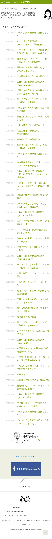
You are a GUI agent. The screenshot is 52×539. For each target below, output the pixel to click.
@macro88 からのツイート (26, 456)
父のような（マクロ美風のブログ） (17, 515)
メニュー (7, 2)
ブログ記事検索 (23, 2)
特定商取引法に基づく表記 (32, 520)
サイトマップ (46, 520)
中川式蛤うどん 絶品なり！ (31, 125)
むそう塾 (17, 507)
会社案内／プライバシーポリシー (12, 520)
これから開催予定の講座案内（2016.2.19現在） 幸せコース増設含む (32, 174)
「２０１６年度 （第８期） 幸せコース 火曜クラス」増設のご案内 (33, 186)
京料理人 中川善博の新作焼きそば (33, 380)
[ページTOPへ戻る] (45, 532)
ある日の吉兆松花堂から (28, 139)
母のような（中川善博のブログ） (17, 511)
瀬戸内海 (21, 374)
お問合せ (26, 524)
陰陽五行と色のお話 (26, 317)
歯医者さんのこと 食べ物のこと (33, 76)
